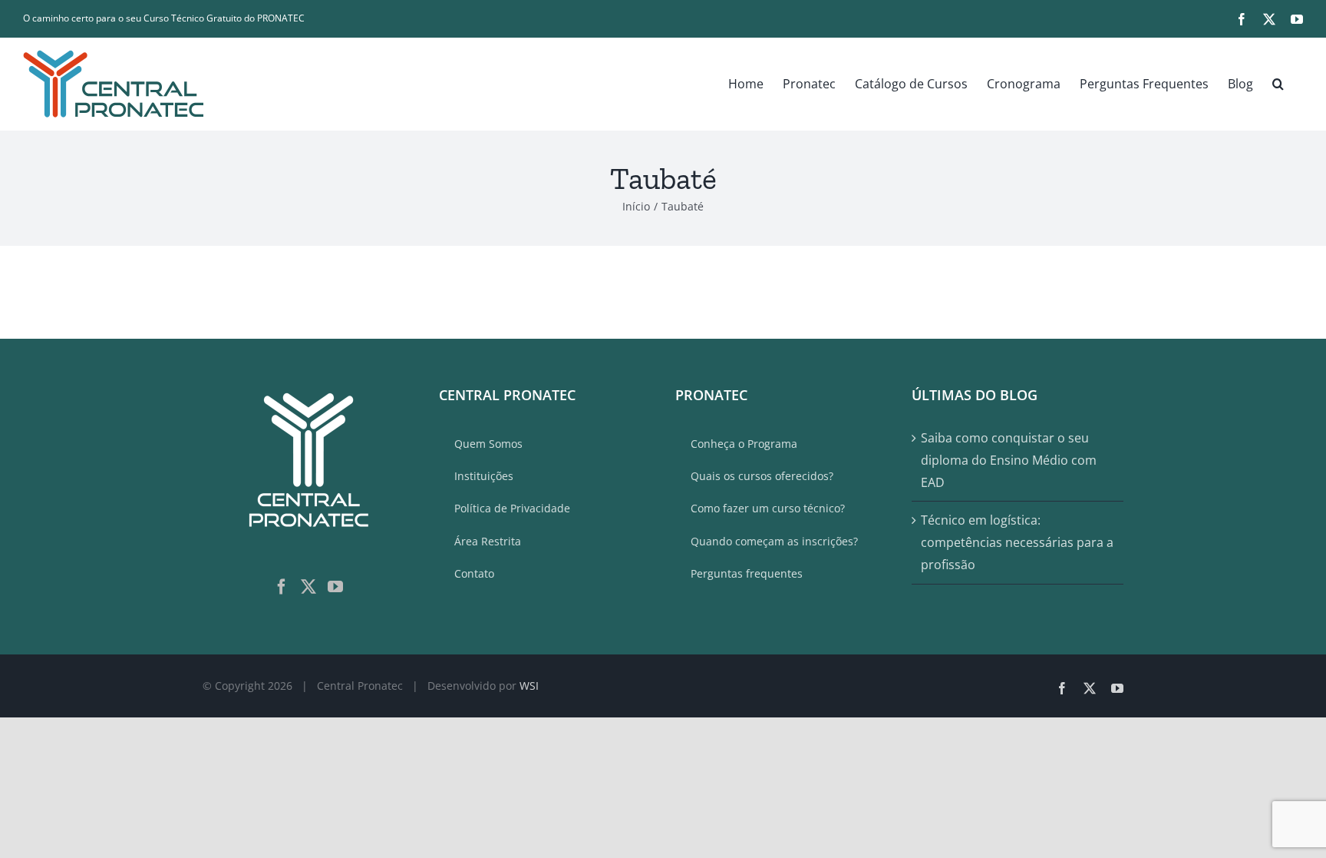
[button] (1278, 84)
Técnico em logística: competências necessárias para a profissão (1017, 542)
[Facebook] (281, 587)
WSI (529, 685)
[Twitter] (308, 587)
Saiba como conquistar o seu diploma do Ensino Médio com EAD (1009, 460)
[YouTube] (335, 587)
